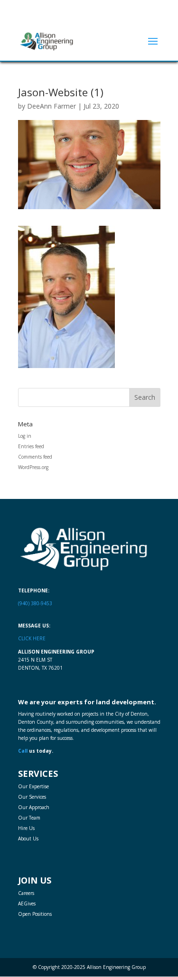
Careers (26, 893)
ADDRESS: (92, 8)
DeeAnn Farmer (51, 106)
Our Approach (33, 807)
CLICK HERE (32, 638)
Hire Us (26, 828)
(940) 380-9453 (93, 15)
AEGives (27, 903)
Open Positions (35, 914)
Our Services (32, 796)
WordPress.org (33, 467)
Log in (24, 436)
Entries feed (31, 446)
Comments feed (35, 456)
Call (23, 750)
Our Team (29, 817)
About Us (28, 838)
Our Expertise (33, 786)
